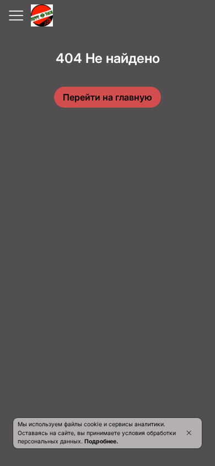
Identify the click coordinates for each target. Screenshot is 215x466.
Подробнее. (101, 441)
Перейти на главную (107, 97)
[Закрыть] (188, 433)
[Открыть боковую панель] (15, 15)
